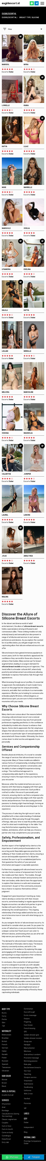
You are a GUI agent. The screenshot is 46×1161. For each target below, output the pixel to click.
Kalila (5, 310)
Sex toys (27, 1071)
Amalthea (28, 556)
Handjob (27, 1045)
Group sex (28, 1041)
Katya (4, 146)
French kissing (29, 1028)
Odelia (27, 228)
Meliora (5, 392)
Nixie (4, 187)
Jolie (4, 556)
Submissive (28, 1084)
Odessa (5, 433)
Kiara (26, 105)
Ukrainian (5, 1071)
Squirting (27, 1074)
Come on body (7, 1132)
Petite (4, 1019)
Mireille (27, 351)
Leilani (5, 351)
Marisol (5, 64)
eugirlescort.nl (11, 3)
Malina (5, 597)
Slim (3, 1023)
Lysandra (6, 269)
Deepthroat (6, 1139)
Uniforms (27, 1090)
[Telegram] (36, 3)
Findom (27, 1019)
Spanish (5, 1064)
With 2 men (28, 1094)
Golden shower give (31, 1035)
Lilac (26, 146)
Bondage (5, 1110)
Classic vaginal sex (9, 1119)
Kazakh (5, 1054)
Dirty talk (5, 1142)
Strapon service (30, 1077)
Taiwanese (6, 1067)
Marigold (6, 228)
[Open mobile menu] (42, 3)
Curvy (4, 1016)
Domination (28, 1009)
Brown (4, 1083)
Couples (5, 1123)
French (4, 1045)
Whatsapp (14, 1157)
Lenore (27, 515)
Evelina (27, 269)
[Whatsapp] (32, 3)
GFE (25, 1032)
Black (4, 1086)
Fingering (27, 1022)
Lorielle (6, 105)
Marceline (28, 392)
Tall (3, 1026)
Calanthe (6, 474)
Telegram (36, 1157)
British (4, 1041)
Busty (4, 1013)
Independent (29, 1127)
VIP (25, 1108)
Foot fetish (28, 1025)
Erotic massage (30, 1015)
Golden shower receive (33, 1038)
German (5, 1048)
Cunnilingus (6, 1136)
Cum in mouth (7, 1129)
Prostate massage (31, 1058)
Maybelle (28, 187)
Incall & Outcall (7, 1095)
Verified (27, 1099)
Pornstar (27, 1103)
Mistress (27, 1051)
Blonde (4, 1080)
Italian (4, 1051)
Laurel (5, 515)
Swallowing (28, 1087)
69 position (6, 1104)
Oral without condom (32, 1054)
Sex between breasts (32, 1067)
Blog (25, 1132)
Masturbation (29, 1048)
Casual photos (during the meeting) (10, 1115)
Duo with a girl (29, 1012)
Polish (4, 1058)
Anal (3, 1107)
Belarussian (6, 1035)
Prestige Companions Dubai (32, 1142)
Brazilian (5, 1038)
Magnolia (28, 433)
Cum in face (6, 1126)
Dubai (26, 1122)
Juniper (27, 474)
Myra (26, 64)
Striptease (28, 1081)
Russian (5, 1061)
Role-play (27, 1064)
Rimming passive (30, 1061)
